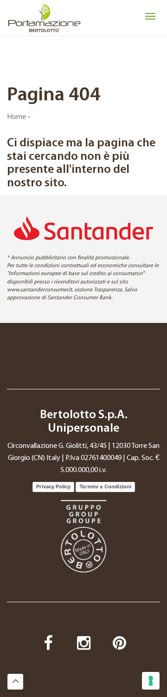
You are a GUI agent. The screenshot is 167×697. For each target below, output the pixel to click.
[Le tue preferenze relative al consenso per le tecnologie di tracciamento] (151, 681)
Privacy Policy (53, 486)
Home (16, 117)
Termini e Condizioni (105, 486)
